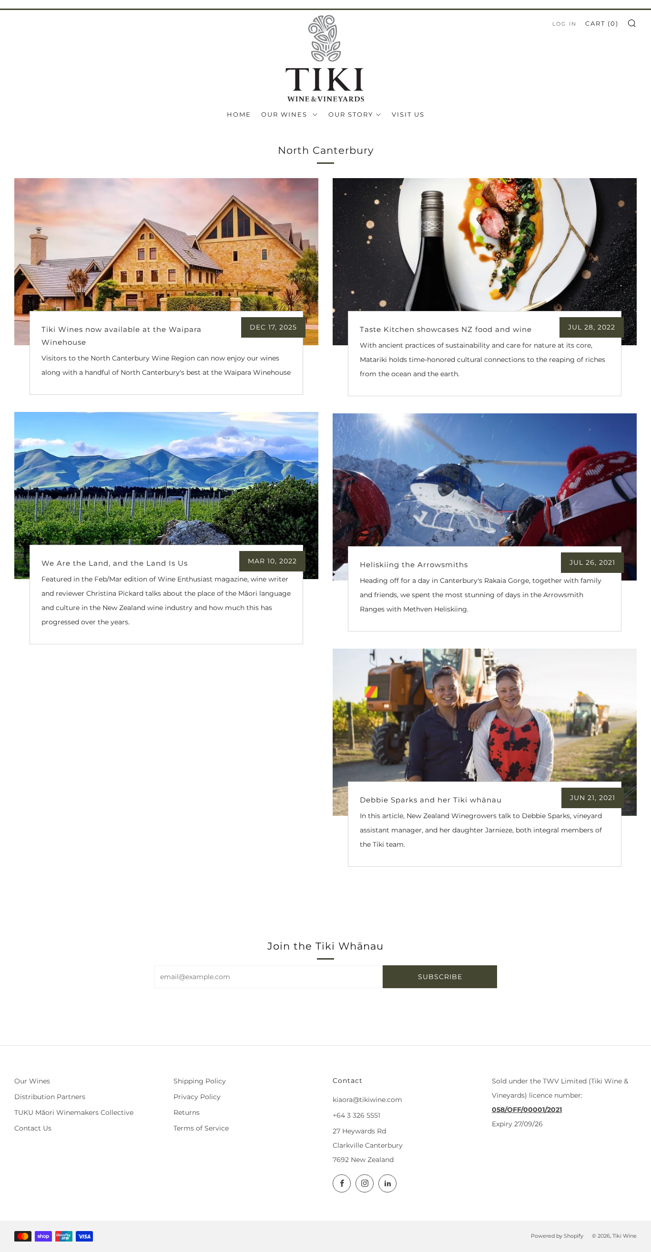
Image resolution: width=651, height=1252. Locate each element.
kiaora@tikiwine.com (367, 1099)
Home (239, 114)
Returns (186, 1112)
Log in (564, 23)
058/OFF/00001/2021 (527, 1109)
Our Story (350, 114)
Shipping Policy (199, 1081)
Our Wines (285, 114)
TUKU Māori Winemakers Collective (73, 1112)
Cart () (602, 23)
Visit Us (408, 114)
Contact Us (32, 1128)
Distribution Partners (49, 1097)
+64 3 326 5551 (356, 1115)
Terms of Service (201, 1128)
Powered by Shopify (557, 1235)
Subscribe (440, 976)
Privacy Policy (197, 1097)
